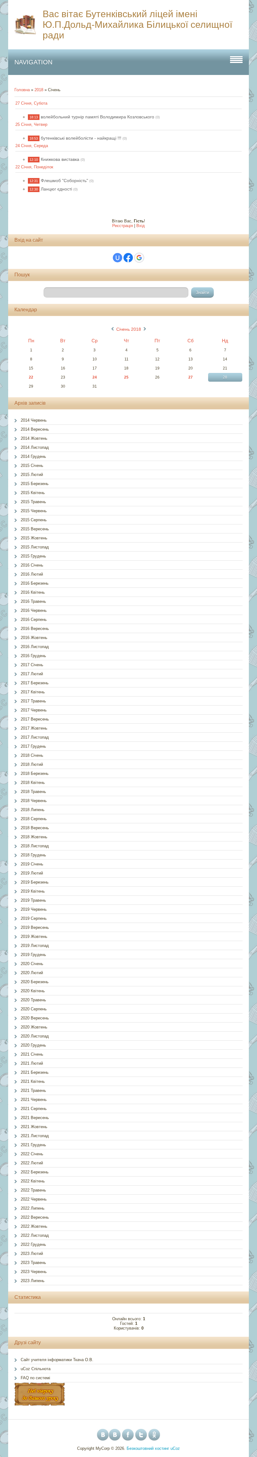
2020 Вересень (35, 1018)
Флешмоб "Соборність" (64, 180)
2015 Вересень (35, 529)
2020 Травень (33, 1000)
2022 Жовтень (34, 1226)
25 (126, 377)
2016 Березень (35, 583)
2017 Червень (34, 710)
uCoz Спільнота (35, 1368)
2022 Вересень (35, 1217)
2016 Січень (32, 565)
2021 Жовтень (34, 1126)
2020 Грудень (33, 1045)
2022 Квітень (33, 1181)
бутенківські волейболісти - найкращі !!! (81, 138)
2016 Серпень (34, 619)
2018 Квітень (33, 782)
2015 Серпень (34, 520)
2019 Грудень (33, 954)
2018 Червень (34, 800)
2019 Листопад (35, 945)
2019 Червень (34, 909)
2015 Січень (32, 465)
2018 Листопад (35, 846)
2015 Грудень (33, 556)
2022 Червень (34, 1199)
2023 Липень (33, 1280)
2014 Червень (34, 420)
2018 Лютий (32, 764)
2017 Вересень (35, 719)
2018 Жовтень (34, 837)
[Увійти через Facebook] (128, 257)
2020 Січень (32, 963)
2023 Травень (33, 1262)
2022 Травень (33, 1190)
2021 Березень (35, 1072)
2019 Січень (32, 864)
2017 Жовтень (34, 728)
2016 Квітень (33, 592)
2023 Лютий (32, 1253)
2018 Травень (33, 791)
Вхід (140, 225)
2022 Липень (33, 1208)
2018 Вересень (35, 827)
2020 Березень (35, 981)
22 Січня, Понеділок (34, 167)
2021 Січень (32, 1054)
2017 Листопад (35, 737)
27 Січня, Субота (31, 103)
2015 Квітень (33, 492)
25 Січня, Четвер (31, 124)
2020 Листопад (35, 1036)
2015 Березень (35, 483)
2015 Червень (34, 510)
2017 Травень (33, 701)
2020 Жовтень (34, 1027)
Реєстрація (122, 225)
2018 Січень (32, 755)
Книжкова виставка (60, 159)
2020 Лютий (32, 972)
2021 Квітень (33, 1081)
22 (31, 377)
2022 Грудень (33, 1244)
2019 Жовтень (34, 936)
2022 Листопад (35, 1235)
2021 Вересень (35, 1117)
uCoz (175, 1448)
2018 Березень (35, 773)
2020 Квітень (33, 991)
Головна (22, 89)
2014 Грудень (33, 456)
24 (94, 377)
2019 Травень (33, 900)
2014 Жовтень (34, 438)
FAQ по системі (35, 1377)
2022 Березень (35, 1172)
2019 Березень (35, 882)
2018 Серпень (34, 818)
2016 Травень (33, 601)
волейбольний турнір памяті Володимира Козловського (97, 116)
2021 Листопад (35, 1135)
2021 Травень (33, 1090)
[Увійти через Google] (139, 258)
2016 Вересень (35, 628)
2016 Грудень (33, 655)
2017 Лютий (32, 674)
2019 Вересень (35, 927)
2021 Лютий (32, 1063)
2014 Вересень (35, 429)
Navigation (33, 62)
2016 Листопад (35, 646)
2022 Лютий (32, 1163)
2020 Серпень (34, 1009)
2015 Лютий (32, 474)
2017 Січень (32, 664)
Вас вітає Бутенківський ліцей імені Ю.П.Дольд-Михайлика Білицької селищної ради (137, 24)
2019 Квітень (33, 891)
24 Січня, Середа (31, 145)
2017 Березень (35, 683)
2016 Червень (34, 610)
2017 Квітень (33, 692)
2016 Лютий (32, 574)
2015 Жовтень (34, 538)
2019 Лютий (32, 873)
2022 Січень (32, 1154)
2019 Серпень (34, 918)
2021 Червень (34, 1099)
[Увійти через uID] (117, 257)
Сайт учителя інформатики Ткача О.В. (57, 1359)
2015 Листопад (35, 547)
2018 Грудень (33, 855)
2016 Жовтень (34, 637)
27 (190, 377)
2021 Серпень (34, 1108)
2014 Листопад (35, 447)
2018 (38, 89)
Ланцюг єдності (56, 188)
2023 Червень (34, 1271)
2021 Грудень (33, 1144)
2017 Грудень (33, 746)
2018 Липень (33, 809)
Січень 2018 (128, 329)
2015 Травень (33, 501)
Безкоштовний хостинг (148, 1448)
